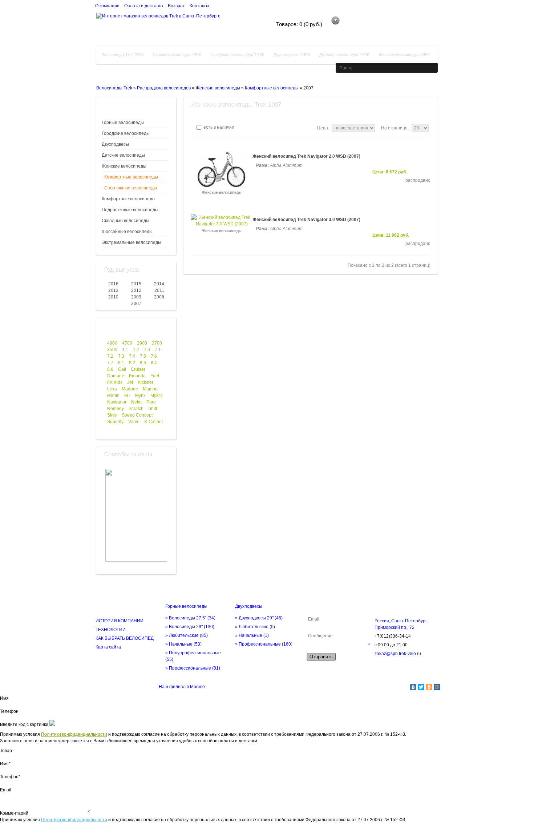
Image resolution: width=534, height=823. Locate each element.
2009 (136, 297)
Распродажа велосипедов (164, 88)
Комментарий (14, 813)
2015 (136, 283)
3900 (142, 343)
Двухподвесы (115, 144)
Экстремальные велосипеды (131, 242)
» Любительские (186, 635)
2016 (113, 283)
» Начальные (183, 644)
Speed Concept (137, 415)
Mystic (156, 395)
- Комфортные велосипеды (130, 177)
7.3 (121, 356)
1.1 (125, 349)
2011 (159, 290)
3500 (112, 349)
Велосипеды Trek (114, 88)
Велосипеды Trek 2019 (122, 54)
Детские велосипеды (123, 155)
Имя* (5, 763)
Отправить (321, 656)
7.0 (147, 349)
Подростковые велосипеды (130, 209)
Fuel (154, 375)
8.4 (154, 362)
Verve (133, 421)
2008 (159, 297)
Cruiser (138, 369)
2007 (136, 303)
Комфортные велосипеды (272, 88)
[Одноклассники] (429, 687)
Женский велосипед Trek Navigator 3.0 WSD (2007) (306, 219)
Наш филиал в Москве (182, 686)
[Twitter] (421, 687)
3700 (157, 343)
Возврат (176, 5)
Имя (4, 698)
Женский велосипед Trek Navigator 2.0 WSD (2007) (306, 156)
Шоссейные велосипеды (127, 231)
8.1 (121, 362)
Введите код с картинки (24, 724)
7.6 (154, 356)
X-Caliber (153, 421)
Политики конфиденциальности (74, 734)
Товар (6, 750)
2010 (113, 297)
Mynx (140, 395)
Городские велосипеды (126, 133)
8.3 (143, 362)
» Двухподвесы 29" (259, 618)
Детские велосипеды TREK (344, 54)
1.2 (136, 349)
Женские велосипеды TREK (404, 54)
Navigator (116, 402)
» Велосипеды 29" (189, 626)
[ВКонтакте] (413, 687)
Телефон (9, 711)
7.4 (132, 356)
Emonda (137, 375)
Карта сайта (108, 647)
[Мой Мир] (437, 687)
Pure (151, 402)
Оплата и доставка (143, 5)
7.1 (158, 349)
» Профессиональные (192, 668)
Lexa (112, 389)
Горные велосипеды (123, 122)
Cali (122, 369)
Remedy (115, 408)
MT (127, 395)
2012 (136, 290)
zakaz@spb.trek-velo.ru (398, 653)
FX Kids (114, 382)
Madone (130, 389)
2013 (113, 290)
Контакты (199, 5)
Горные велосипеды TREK (176, 54)
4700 (127, 343)
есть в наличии (218, 127)
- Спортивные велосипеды (129, 187)
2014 (159, 283)
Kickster (145, 382)
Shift (152, 408)
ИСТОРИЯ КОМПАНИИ (119, 620)
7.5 (143, 356)
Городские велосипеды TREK (237, 54)
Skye (112, 415)
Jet (130, 382)
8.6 (110, 369)
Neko (136, 402)
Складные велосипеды (125, 220)
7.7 (110, 362)
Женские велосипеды (217, 88)
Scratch (136, 408)
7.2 (110, 356)
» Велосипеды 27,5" (190, 618)
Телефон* (10, 776)
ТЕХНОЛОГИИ (111, 629)
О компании (107, 5)
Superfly (115, 421)
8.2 (132, 362)
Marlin (113, 395)
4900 (112, 343)
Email (5, 789)
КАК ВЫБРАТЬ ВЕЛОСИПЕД (125, 638)
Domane (115, 375)
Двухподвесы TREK (291, 54)
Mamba (150, 389)
